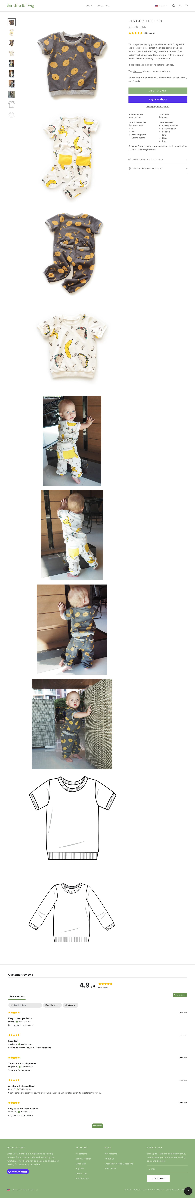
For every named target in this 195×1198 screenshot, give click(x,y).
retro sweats (164, 58)
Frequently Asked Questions (119, 1163)
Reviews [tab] (16, 996)
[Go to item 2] (12, 33)
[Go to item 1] (12, 22)
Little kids (81, 1163)
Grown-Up (154, 77)
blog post (137, 71)
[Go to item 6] (12, 74)
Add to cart (158, 91)
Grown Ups (81, 1173)
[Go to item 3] (12, 43)
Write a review (180, 995)
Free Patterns (82, 1178)
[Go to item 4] (12, 53)
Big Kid (140, 77)
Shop (89, 6)
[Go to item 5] (12, 64)
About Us (103, 6)
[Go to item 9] (12, 105)
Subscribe (158, 1178)
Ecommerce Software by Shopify (170, 1190)
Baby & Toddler (83, 1158)
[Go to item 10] (12, 115)
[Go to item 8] (12, 94)
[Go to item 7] (12, 84)
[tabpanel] (97, 1066)
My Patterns (111, 1153)
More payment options (157, 106)
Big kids (80, 1168)
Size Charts (110, 1168)
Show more (97, 1126)
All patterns (81, 1153)
